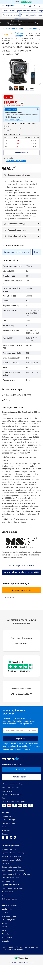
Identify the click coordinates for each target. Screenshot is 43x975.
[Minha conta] (34, 6)
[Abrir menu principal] (3, 5)
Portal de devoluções (21, 777)
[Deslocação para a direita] (41, 23)
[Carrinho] (38, 6)
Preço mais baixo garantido (16, 161)
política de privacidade (19, 746)
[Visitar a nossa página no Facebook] (7, 838)
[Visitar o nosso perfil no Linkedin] (11, 838)
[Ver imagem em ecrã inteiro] (40, 84)
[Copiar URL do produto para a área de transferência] (39, 39)
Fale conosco (21, 769)
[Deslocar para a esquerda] (2, 23)
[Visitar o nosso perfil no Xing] (15, 838)
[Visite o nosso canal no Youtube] (3, 838)
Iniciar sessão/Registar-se (14, 120)
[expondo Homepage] (4, 29)
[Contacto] (30, 6)
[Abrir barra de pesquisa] (25, 6)
